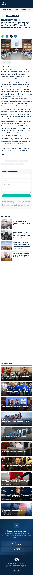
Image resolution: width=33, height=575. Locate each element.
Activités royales (6, 9)
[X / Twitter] (18, 570)
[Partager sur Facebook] (7, 36)
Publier (16, 195)
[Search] (30, 3)
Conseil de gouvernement (11, 161)
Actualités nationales (12, 15)
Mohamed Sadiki (23, 161)
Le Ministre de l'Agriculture (8, 164)
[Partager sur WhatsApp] (3, 36)
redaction (5, 31)
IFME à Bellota (20, 164)
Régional (23, 9)
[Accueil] (2, 16)
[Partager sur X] (11, 36)
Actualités (16, 9)
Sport (29, 9)
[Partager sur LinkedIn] (15, 36)
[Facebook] (14, 570)
